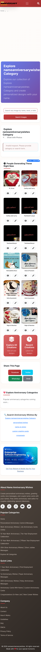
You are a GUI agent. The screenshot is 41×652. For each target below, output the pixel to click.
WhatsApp (16, 379)
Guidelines (4, 619)
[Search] (38, 3)
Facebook (15, 372)
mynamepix (20, 435)
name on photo (20, 427)
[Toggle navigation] (27, 3)
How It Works (5, 615)
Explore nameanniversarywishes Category (20, 418)
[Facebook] (2, 506)
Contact (3, 611)
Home (2, 11)
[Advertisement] (20, 23)
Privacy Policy (5, 631)
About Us (3, 607)
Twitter (28, 372)
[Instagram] (16, 506)
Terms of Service (6, 635)
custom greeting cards (20, 431)
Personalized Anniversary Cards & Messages (17, 523)
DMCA (2, 627)
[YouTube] (22, 506)
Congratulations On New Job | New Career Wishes (19, 594)
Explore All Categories (8, 554)
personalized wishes (20, 422)
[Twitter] (29, 506)
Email (28, 379)
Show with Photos (14, 137)
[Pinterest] (9, 506)
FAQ (2, 623)
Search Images (21, 117)
